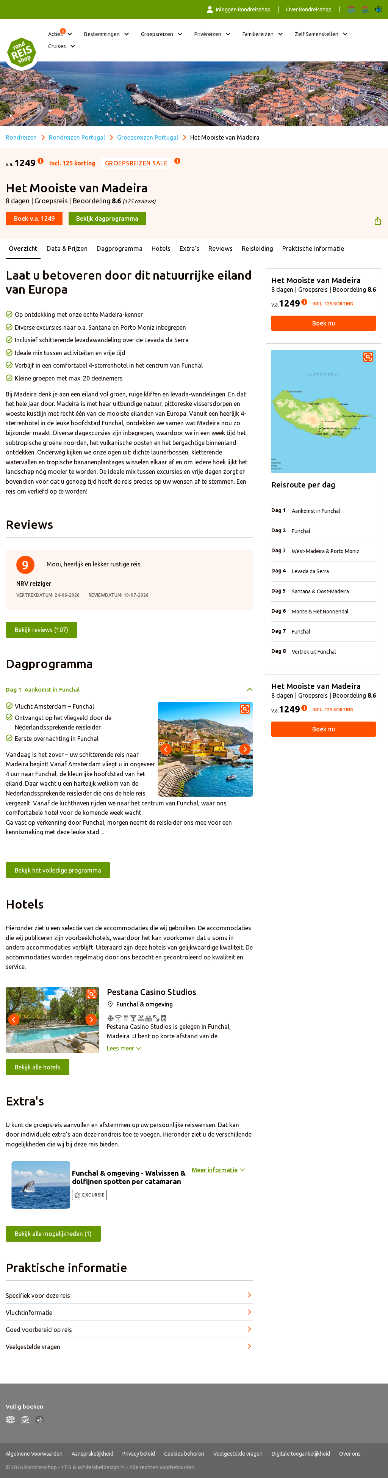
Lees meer (120, 1048)
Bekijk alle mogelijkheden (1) (53, 1233)
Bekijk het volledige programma (58, 870)
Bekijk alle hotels (37, 1067)
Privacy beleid (138, 1454)
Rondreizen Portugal (77, 137)
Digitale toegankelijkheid (301, 1454)
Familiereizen (258, 34)
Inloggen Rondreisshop (243, 9)
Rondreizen (21, 137)
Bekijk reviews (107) (41, 629)
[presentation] (166, 749)
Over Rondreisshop (309, 9)
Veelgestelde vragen (238, 1454)
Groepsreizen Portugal (147, 137)
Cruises (57, 46)
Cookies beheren (184, 1454)
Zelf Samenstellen (316, 34)
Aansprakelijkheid (92, 1454)
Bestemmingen (102, 34)
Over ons (350, 1454)
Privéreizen (207, 34)
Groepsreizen (157, 34)
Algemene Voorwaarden (34, 1454)
